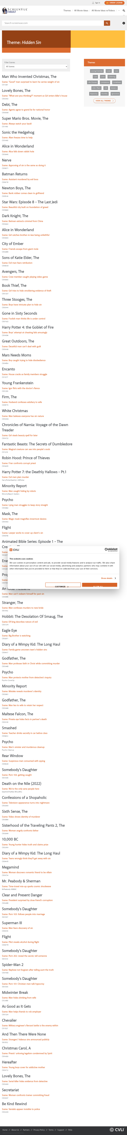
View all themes (103, 101)
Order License (116, 3)
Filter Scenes (9, 62)
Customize (60, 586)
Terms (51, 1130)
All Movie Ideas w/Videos (103, 10)
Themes (67, 10)
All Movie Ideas (81, 10)
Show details (106, 578)
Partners (26, 1130)
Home (4, 1130)
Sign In (97, 3)
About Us (15, 1130)
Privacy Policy (39, 1130)
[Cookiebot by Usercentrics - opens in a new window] (106, 550)
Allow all (98, 586)
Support (60, 1130)
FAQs (70, 1130)
